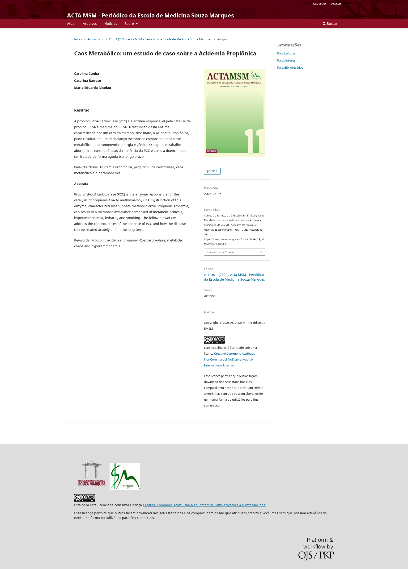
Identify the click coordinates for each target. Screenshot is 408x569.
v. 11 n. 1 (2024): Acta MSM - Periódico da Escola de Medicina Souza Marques (159, 39)
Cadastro (319, 3)
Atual (71, 23)
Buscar (332, 23)
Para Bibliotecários (290, 67)
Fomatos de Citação (221, 252)
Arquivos (90, 23)
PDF (214, 171)
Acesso (336, 3)
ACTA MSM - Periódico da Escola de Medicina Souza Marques (150, 15)
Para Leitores (286, 53)
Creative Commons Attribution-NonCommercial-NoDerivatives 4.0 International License (231, 359)
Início (78, 39)
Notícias (110, 23)
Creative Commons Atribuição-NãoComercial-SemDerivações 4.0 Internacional (204, 505)
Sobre (130, 23)
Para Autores (286, 60)
